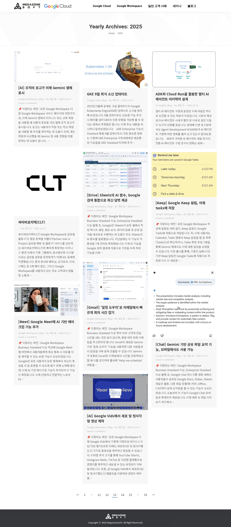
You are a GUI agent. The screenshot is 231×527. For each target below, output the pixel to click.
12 (107, 495)
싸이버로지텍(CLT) (31, 222)
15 (130, 495)
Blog (41, 99)
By (51, 99)
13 (114, 495)
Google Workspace (28, 99)
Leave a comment (27, 102)
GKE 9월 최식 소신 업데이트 (107, 93)
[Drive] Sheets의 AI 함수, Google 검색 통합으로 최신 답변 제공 (113, 198)
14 (122, 495)
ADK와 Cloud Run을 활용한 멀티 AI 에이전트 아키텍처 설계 (182, 96)
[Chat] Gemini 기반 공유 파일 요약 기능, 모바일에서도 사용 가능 (184, 347)
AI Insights (161, 105)
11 (99, 495)
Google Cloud (94, 100)
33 (145, 495)
